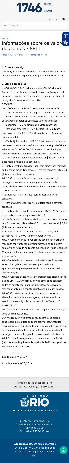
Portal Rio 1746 (9, 54)
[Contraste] (63, 19)
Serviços (23, 54)
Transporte (35, 54)
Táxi (45, 54)
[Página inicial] (34, 400)
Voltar (5, 38)
